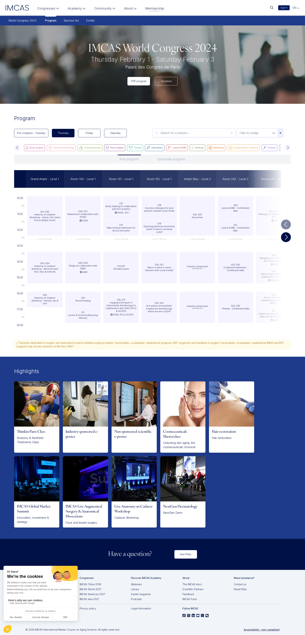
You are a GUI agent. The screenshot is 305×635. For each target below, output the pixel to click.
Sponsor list (71, 20)
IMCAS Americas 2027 (92, 594)
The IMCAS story (192, 584)
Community (103, 8)
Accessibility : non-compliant (262, 629)
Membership (154, 8)
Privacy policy (88, 608)
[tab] (129, 159)
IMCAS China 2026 (90, 584)
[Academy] (77, 9)
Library (135, 589)
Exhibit (90, 20)
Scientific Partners (193, 589)
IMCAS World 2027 (90, 589)
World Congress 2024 (22, 20)
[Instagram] (188, 615)
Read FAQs (240, 589)
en (294, 8)
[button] (17, 148)
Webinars (136, 584)
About (128, 8)
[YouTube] (197, 615)
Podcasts (136, 599)
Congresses (46, 8)
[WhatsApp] (202, 615)
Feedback (188, 594)
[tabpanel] (152, 248)
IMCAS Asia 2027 (89, 599)
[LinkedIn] (193, 615)
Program (50, 20)
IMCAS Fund (190, 599)
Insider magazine (141, 594)
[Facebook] (184, 615)
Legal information (141, 608)
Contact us (240, 584)
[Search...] (271, 7)
